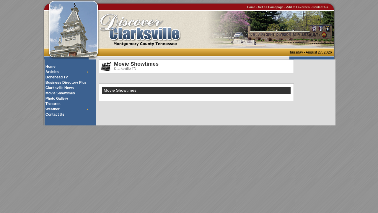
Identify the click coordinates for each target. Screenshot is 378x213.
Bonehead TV (56, 77)
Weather (52, 109)
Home (251, 7)
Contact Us (320, 7)
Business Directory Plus (66, 82)
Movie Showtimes (60, 93)
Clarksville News (59, 88)
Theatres (53, 104)
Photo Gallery (56, 98)
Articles (52, 72)
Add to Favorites (298, 7)
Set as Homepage (271, 7)
